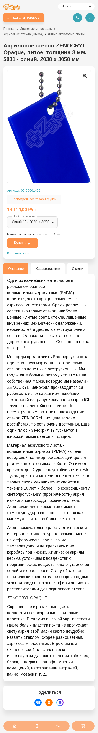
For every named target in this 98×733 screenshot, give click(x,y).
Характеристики (48, 268)
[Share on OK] (49, 702)
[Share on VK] (38, 702)
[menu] (90, 17)
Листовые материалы (36, 28)
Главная (9, 28)
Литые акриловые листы (66, 34)
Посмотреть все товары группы (34, 199)
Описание (16, 268)
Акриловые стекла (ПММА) (23, 34)
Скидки (77, 268)
